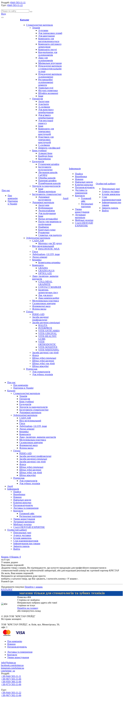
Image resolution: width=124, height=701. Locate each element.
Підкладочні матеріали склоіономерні (50, 75)
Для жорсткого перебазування (46, 111)
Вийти (105, 210)
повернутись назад (31, 611)
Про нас (6, 190)
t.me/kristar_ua (8, 670)
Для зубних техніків (42, 374)
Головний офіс (26, 513)
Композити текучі (47, 49)
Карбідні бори (45, 156)
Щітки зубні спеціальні (44, 358)
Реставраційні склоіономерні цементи (45, 82)
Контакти (80, 195)
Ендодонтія (38, 161)
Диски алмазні (39, 257)
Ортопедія (37, 98)
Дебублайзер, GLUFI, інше (46, 254)
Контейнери (44, 158)
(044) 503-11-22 (15, 5)
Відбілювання (45, 208)
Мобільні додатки (84, 220)
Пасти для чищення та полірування (49, 223)
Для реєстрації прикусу (45, 122)
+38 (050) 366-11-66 (11, 681)
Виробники (81, 176)
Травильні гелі (45, 87)
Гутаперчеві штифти (48, 164)
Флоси (35, 355)
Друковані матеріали (80, 216)
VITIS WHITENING (48, 350)
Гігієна (29, 311)
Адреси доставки (111, 191)
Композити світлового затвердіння (49, 45)
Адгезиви (43, 30)
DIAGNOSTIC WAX (49, 249)
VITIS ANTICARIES (49, 330)
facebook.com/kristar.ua (12, 665)
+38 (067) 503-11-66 (11, 679)
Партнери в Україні (13, 202)
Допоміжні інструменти (44, 198)
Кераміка (36, 259)
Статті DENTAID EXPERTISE (84, 224)
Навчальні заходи (84, 182)
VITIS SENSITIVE (47, 347)
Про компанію (13, 197)
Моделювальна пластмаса (45, 300)
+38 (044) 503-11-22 (11, 692)
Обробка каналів (46, 178)
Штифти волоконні (48, 93)
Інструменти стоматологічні (46, 194)
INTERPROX (45, 328)
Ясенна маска (39, 309)
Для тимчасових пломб (50, 33)
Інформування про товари (26, 543)
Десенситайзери (46, 210)
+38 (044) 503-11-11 (11, 676)
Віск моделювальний (43, 246)
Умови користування (82, 210)
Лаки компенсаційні (48, 298)
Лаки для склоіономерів (45, 59)
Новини (79, 179)
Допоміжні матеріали (43, 202)
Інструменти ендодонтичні (45, 168)
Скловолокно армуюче (44, 303)
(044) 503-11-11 (18, 2)
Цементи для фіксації (49, 148)
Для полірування (47, 213)
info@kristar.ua (8, 662)
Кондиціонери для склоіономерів (47, 53)
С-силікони (44, 145)
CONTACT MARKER (49, 287)
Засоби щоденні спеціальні (46, 322)
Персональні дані (111, 188)
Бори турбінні (39, 150)
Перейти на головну (27, 608)
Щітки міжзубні (40, 366)
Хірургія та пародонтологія (46, 186)
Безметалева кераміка (49, 262)
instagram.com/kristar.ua (12, 668)
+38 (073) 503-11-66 (11, 684)
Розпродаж (31, 369)
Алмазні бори (45, 153)
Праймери (43, 227)
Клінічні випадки (84, 184)
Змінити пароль (110, 208)
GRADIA (43, 268)
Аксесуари (43, 101)
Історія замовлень (111, 194)
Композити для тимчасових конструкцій (46, 131)
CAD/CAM (38, 240)
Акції (65, 198)
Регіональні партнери (87, 205)
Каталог (24, 20)
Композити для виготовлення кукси (48, 40)
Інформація (75, 168)
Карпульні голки (46, 229)
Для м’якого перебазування (45, 116)
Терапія (36, 27)
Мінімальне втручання (50, 63)
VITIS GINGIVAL (47, 333)
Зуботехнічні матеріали (38, 238)
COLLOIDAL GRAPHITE (45, 283)
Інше (40, 96)
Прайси (79, 173)
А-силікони (44, 107)
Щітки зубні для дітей (43, 363)
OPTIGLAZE (45, 273)
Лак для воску (45, 295)
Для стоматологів (41, 371)
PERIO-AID (38, 314)
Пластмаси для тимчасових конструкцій (46, 140)
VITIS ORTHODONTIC (47, 343)
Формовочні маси (41, 306)
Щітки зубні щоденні (43, 360)
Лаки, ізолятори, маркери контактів (37, 437)
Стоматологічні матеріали (39, 25)
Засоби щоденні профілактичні (40, 318)
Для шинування (46, 36)
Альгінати (43, 104)
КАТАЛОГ (7, 589)
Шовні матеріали (47, 191)
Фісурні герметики (48, 90)
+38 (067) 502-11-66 (11, 695)
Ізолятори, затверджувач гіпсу (48, 291)
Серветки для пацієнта (50, 235)
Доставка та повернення (81, 191)
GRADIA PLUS (46, 270)
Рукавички (43, 232)
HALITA (42, 325)
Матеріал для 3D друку (50, 243)
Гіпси (35, 251)
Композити (38, 265)
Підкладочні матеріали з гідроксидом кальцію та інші (50, 69)
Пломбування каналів (49, 183)
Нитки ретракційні (48, 218)
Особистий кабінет (106, 183)
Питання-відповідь (85, 187)
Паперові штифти (47, 180)
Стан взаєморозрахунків (111, 198)
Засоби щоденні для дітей (45, 352)
